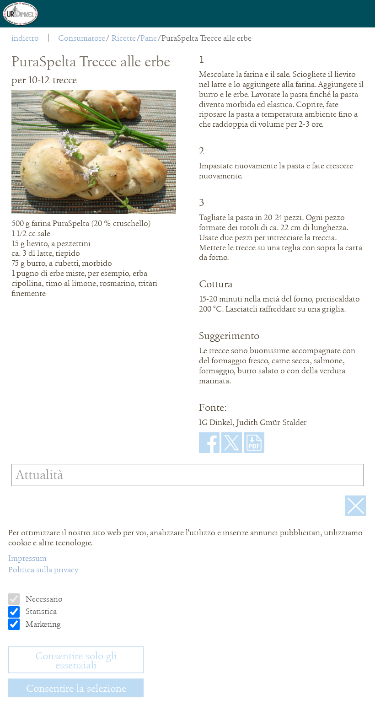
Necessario (43, 598)
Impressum (27, 558)
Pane (148, 38)
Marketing (42, 624)
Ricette (124, 38)
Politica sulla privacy (43, 569)
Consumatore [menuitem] (81, 38)
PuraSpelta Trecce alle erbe (206, 38)
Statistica (40, 611)
